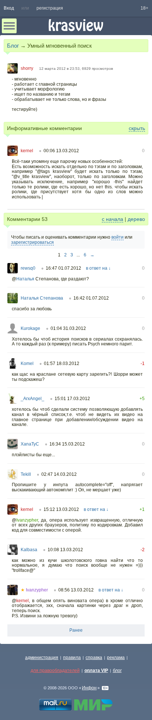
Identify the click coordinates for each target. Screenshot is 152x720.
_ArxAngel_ (32, 398)
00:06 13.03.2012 (61, 150)
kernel (27, 150)
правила (72, 657)
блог (117, 670)
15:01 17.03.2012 (72, 398)
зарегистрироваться (32, 242)
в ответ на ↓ (98, 268)
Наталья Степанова (42, 298)
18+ (144, 8)
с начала (112, 219)
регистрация (50, 8)
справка (94, 657)
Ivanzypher (27, 520)
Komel (27, 363)
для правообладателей (55, 670)
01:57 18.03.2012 (61, 363)
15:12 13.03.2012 (61, 509)
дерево (136, 219)
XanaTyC (30, 444)
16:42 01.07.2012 (91, 298)
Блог (13, 45)
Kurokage (30, 328)
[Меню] (9, 25)
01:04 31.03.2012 (68, 328)
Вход (9, 8)
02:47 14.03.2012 (59, 474)
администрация (41, 657)
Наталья (25, 278)
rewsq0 (28, 268)
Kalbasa (29, 549)
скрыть (137, 128)
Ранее (76, 630)
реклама (116, 657)
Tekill (26, 474)
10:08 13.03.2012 (65, 549)
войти (117, 237)
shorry (27, 68)
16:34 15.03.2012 (67, 444)
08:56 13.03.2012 (76, 590)
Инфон (89, 687)
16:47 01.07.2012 (63, 268)
